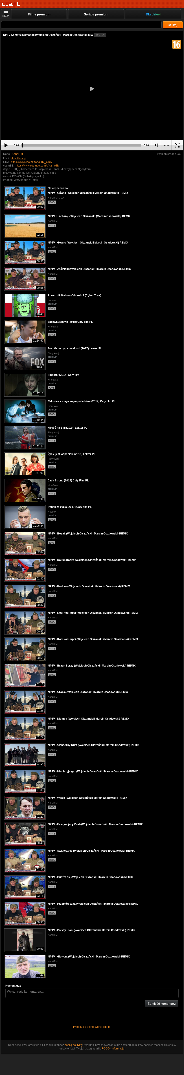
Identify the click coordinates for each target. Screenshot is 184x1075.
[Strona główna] (11, 4)
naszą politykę (73, 1045)
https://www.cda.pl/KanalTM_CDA (31, 162)
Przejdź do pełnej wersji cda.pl (92, 1026)
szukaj (172, 25)
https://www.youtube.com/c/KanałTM (37, 165)
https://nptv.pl (18, 158)
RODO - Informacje (113, 1048)
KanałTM (17, 154)
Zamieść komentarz (162, 1003)
